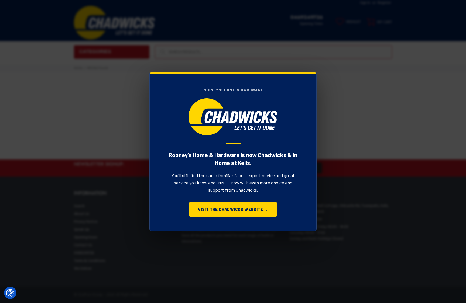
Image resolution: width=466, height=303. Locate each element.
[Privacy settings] (10, 293)
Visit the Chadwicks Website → (233, 209)
